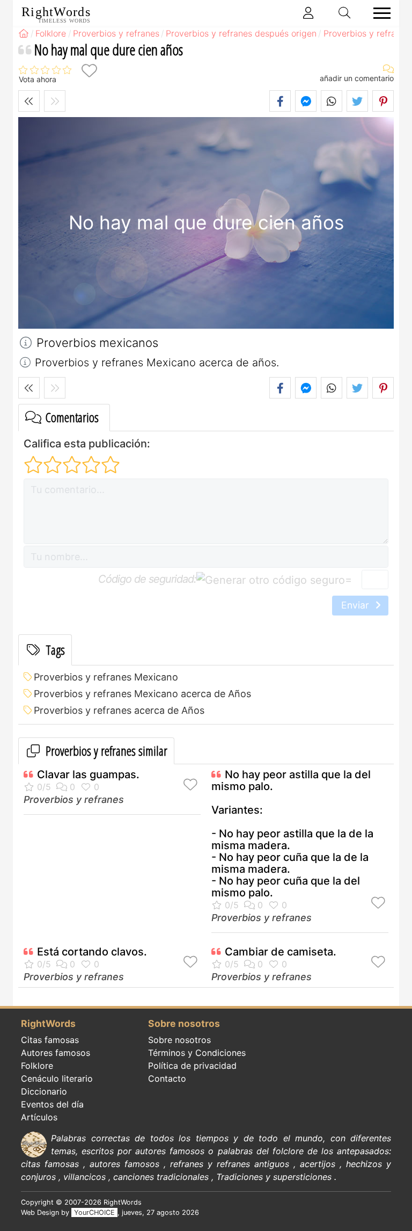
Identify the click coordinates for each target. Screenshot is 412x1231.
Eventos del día (52, 1104)
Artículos (39, 1117)
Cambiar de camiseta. (280, 952)
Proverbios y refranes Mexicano (106, 677)
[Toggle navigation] (379, 13)
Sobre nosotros (179, 1039)
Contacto (167, 1078)
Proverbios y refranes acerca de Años (119, 710)
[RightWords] (23, 33)
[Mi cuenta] (308, 13)
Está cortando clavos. (92, 952)
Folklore (37, 1065)
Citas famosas (50, 1039)
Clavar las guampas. (88, 774)
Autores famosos (55, 1052)
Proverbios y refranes (74, 799)
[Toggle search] (345, 13)
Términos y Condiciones (197, 1052)
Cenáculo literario (57, 1078)
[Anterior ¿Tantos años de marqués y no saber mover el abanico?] (29, 101)
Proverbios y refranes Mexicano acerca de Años (142, 693)
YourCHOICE (94, 1212)
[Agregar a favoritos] (89, 70)
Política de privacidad (192, 1065)
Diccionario (44, 1091)
